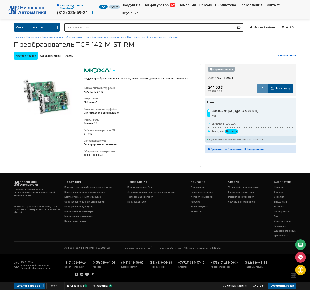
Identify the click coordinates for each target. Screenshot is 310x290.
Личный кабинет (265, 27)
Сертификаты (282, 211)
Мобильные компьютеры (79, 211)
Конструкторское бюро (140, 187)
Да (103, 6)
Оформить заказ (282, 285)
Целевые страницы (285, 231)
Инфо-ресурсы (282, 221)
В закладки (235, 149)
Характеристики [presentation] (50, 55)
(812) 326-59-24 (72, 12)
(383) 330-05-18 (161, 262)
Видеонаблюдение (75, 221)
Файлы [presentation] (69, 55)
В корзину (283, 88)
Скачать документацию (241, 201)
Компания (187, 5)
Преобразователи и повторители (105, 37)
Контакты (274, 5)
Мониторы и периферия (78, 216)
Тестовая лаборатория (140, 197)
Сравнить (216, 149)
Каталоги (279, 206)
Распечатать (288, 55)
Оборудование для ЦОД (78, 206)
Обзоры (278, 192)
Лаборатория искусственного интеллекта (151, 192)
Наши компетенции (202, 192)
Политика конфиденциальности (134, 248)
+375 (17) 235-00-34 (225, 262)
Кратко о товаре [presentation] (26, 55)
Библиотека (225, 5)
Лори (47, 268)
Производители (136, 201)
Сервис (205, 5)
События (279, 197)
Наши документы (200, 206)
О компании (198, 187)
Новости (279, 187)
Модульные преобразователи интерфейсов (152, 37)
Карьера (195, 201)
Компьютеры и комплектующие (82, 197)
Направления (250, 5)
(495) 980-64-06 (104, 262)
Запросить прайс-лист (241, 192)
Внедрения (280, 201)
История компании (202, 197)
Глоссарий (280, 226)
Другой (114, 6)
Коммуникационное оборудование (62, 37)
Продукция (130, 5)
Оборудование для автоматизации (84, 201)
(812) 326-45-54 (256, 262)
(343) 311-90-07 (132, 262)
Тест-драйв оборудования (243, 187)
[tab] (26, 56)
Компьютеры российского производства (88, 187)
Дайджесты (281, 235)
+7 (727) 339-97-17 (191, 262)
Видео (277, 216)
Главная (18, 37)
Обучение (130, 13)
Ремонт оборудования (241, 197)
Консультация (255, 149)
